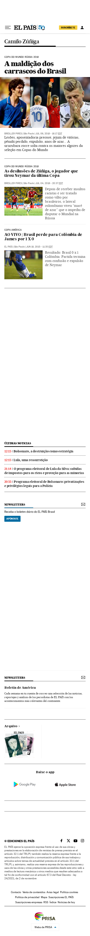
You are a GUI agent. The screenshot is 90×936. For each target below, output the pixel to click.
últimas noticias (17, 443)
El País (8, 246)
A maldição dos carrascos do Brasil (35, 67)
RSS (45, 902)
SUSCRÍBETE (68, 27)
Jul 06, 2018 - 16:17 (49, 133)
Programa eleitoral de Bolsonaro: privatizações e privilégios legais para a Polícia (44, 484)
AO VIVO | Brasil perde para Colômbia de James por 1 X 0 (43, 237)
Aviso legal (53, 892)
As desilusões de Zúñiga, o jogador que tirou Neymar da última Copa (41, 174)
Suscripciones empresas (28, 902)
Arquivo (10, 726)
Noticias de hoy (66, 902)
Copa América (13, 230)
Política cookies (69, 892)
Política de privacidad (27, 897)
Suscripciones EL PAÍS (61, 897)
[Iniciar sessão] (82, 27)
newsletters (14, 504)
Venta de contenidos (33, 892)
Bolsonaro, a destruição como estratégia (43, 451)
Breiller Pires (13, 133)
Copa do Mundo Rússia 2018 (21, 57)
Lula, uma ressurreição (31, 460)
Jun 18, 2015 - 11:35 (39, 246)
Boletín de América (20, 687)
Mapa (44, 897)
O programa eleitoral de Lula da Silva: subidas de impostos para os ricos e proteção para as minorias (44, 471)
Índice (53, 902)
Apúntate (12, 518)
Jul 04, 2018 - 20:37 (49, 183)
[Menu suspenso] (7, 27)
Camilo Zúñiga (21, 42)
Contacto (16, 892)
